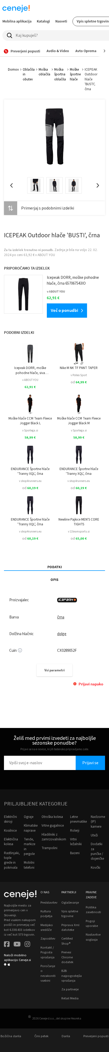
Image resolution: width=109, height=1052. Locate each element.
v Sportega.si (30, 430)
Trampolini (49, 848)
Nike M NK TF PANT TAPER (79, 368)
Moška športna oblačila (60, 74)
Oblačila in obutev (29, 74)
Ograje (28, 816)
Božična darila (11, 1036)
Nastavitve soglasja (93, 937)
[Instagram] (27, 945)
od (79, 382)
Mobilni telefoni (29, 865)
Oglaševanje (70, 902)
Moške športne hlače (75, 74)
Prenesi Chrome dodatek (67, 957)
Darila (66, 1036)
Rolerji (74, 830)
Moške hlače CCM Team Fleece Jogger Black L (30, 421)
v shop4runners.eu (30, 481)
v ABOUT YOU (30, 380)
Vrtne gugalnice (53, 825)
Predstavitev (48, 902)
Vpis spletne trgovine (69, 913)
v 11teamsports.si (79, 532)
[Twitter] (17, 945)
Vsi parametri (54, 670)
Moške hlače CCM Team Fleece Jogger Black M (79, 421)
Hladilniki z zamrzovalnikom (54, 837)
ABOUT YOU (46, 255)
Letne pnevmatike (78, 819)
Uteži (94, 835)
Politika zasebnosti (93, 909)
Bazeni (75, 853)
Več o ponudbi (64, 310)
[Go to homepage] (16, 8)
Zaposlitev (47, 938)
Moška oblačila (44, 72)
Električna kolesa (11, 841)
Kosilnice (10, 830)
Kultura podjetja (46, 913)
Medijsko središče (46, 927)
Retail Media (70, 998)
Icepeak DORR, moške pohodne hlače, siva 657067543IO (30, 370)
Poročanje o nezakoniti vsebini (48, 973)
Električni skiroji (10, 819)
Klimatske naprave (31, 828)
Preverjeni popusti (95, 1036)
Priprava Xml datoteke (70, 927)
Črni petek (41, 1036)
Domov (13, 69)
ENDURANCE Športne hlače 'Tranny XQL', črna (30, 471)
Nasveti (61, 21)
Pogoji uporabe (92, 923)
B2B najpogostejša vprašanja (71, 975)
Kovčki (95, 867)
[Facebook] (7, 945)
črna (60, 617)
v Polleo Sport (79, 375)
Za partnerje (70, 989)
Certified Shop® (67, 941)
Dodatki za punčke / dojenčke (97, 851)
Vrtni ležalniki (76, 841)
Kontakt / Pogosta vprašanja (47, 952)
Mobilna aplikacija (16, 21)
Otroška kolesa (52, 816)
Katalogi (43, 21)
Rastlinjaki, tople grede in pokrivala (12, 860)
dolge (61, 634)
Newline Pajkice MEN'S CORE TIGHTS (78, 522)
